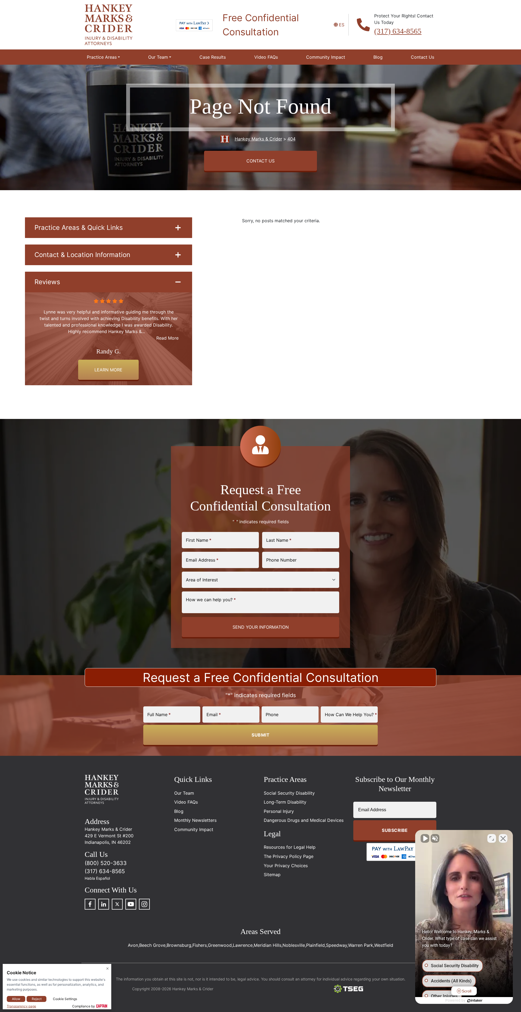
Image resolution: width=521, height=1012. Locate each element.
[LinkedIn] (103, 904)
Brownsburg (179, 945)
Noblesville (293, 945)
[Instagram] (144, 904)
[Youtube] (130, 904)
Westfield (383, 945)
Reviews (47, 282)
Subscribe (395, 830)
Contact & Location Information (82, 255)
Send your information (261, 627)
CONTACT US (260, 161)
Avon (133, 945)
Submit (260, 735)
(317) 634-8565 (397, 31)
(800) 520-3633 (106, 863)
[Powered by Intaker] (475, 1000)
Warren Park (360, 945)
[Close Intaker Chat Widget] (503, 838)
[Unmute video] (425, 838)
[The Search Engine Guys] (348, 989)
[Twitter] (117, 904)
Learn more (108, 369)
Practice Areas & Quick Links (78, 227)
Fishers (199, 945)
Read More (167, 338)
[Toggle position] (491, 838)
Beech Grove (152, 945)
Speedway (336, 945)
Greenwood (220, 945)
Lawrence (243, 945)
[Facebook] (90, 904)
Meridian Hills (267, 945)
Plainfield (315, 945)
